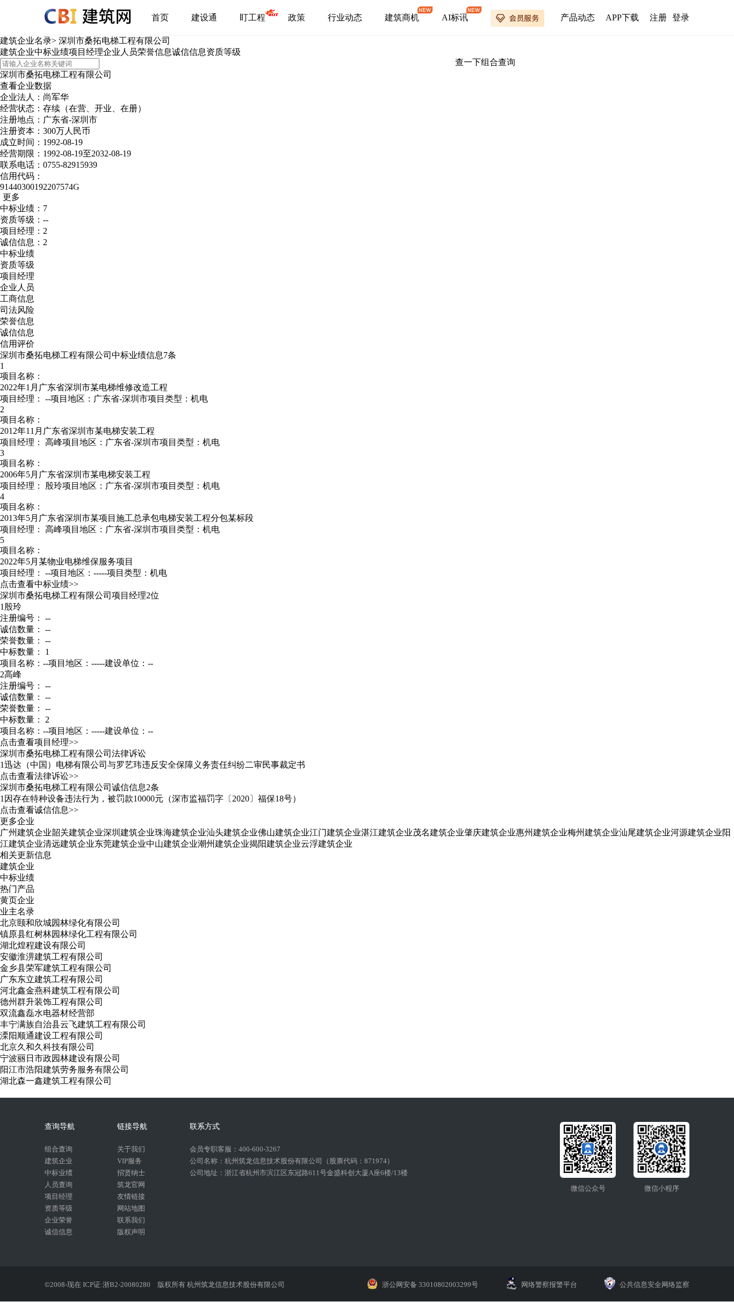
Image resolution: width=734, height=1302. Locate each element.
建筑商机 (402, 17)
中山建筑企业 (172, 843)
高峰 (53, 442)
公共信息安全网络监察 (654, 1284)
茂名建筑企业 (438, 832)
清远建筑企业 (69, 843)
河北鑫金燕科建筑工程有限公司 (60, 990)
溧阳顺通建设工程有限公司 (51, 1035)
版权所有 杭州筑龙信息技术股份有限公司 (221, 1284)
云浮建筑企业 (326, 843)
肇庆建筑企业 (490, 832)
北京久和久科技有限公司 (47, 1046)
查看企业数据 (26, 85)
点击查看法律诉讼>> (39, 776)
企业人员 (120, 51)
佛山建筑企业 (284, 832)
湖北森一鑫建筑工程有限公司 (56, 1080)
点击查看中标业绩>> (39, 584)
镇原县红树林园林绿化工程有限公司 (69, 934)
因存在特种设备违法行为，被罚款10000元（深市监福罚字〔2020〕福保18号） (152, 798)
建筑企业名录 (26, 40)
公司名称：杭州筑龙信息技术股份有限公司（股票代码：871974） (292, 1161)
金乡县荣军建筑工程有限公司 (56, 967)
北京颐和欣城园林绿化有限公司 (60, 922)
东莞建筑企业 (120, 843)
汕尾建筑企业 (645, 832)
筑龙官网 (131, 1185)
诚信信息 (189, 51)
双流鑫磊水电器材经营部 (47, 1013)
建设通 (204, 17)
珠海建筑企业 (180, 832)
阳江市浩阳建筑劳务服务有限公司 (64, 1069)
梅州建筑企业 (593, 832)
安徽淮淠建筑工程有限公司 (51, 956)
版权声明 (131, 1232)
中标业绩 (51, 51)
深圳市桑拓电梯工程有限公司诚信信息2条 (79, 787)
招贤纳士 (131, 1173)
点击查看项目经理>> (39, 742)
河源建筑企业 (696, 832)
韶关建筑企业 (77, 832)
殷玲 (53, 485)
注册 (658, 17)
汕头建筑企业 (232, 832)
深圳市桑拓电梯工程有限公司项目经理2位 (79, 595)
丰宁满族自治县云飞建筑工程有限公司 (73, 1024)
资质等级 (223, 51)
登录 (680, 17)
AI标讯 (455, 17)
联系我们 (131, 1220)
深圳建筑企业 (129, 832)
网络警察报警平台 (549, 1284)
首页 (160, 17)
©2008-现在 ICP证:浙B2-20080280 (98, 1284)
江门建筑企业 (335, 832)
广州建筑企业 (26, 832)
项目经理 (86, 51)
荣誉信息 (155, 51)
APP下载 (622, 17)
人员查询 (59, 1185)
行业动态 (345, 17)
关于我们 (131, 1149)
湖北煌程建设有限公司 (43, 945)
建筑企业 (17, 51)
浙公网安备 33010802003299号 (430, 1284)
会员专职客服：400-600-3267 (235, 1149)
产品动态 (577, 17)
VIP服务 (129, 1161)
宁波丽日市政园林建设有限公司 (60, 1058)
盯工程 (252, 17)
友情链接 (131, 1196)
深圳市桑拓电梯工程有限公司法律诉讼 (73, 753)
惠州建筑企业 (541, 832)
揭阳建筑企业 (275, 843)
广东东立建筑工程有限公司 (51, 979)
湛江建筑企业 (387, 832)
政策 (296, 17)
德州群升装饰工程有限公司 (51, 1001)
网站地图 (131, 1208)
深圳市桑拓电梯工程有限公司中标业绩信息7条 (88, 355)
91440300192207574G (40, 186)
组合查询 (498, 62)
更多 (11, 197)
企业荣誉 (59, 1220)
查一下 (468, 62)
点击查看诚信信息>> (39, 809)
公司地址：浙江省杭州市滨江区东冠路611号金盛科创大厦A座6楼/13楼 (299, 1173)
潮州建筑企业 (223, 843)
